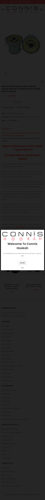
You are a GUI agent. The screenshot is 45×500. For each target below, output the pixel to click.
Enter (22, 263)
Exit (22, 268)
